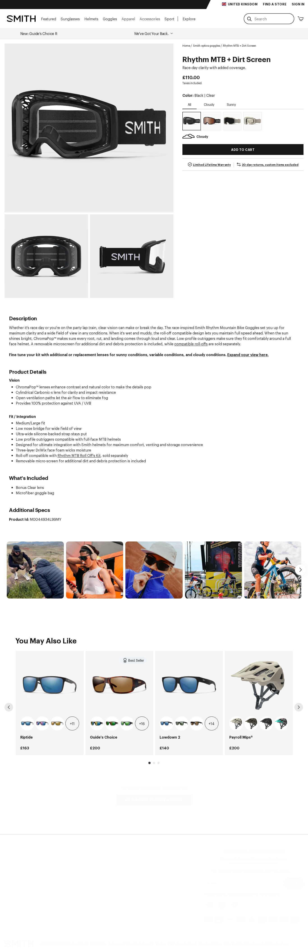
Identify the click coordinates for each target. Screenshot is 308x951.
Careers (11, 878)
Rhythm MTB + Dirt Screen (239, 45)
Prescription (15, 873)
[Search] (249, 19)
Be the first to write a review (154, 799)
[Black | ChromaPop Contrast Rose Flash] (212, 121)
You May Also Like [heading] (46, 640)
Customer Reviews (20, 889)
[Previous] (9, 707)
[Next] (298, 707)
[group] (50, 703)
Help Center (66, 862)
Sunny (231, 104)
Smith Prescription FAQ (76, 889)
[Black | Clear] (191, 121)
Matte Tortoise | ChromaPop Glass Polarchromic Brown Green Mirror (112, 723)
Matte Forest (251, 723)
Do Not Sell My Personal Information (257, 943)
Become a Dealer (122, 862)
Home (186, 45)
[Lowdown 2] (189, 684)
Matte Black (266, 723)
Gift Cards (116, 889)
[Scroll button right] (300, 569)
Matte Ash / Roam (281, 723)
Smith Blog (14, 884)
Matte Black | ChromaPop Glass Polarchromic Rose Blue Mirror (42, 723)
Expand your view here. (248, 354)
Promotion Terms (70, 895)
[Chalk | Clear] (252, 121)
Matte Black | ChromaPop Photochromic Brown (197, 723)
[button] (48, 18)
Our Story (13, 862)
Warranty (63, 884)
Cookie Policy (210, 943)
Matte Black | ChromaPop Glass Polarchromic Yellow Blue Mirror (97, 723)
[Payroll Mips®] (258, 684)
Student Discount (123, 884)
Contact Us (65, 868)
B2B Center (117, 868)
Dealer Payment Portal (126, 873)
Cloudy (209, 104)
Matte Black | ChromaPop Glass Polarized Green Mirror (127, 723)
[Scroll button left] (7, 569)
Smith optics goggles (206, 45)
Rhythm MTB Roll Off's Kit (79, 455)
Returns (62, 878)
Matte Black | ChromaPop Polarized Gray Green (182, 723)
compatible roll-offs (191, 343)
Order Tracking (69, 873)
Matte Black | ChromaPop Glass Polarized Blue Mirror (27, 723)
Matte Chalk (236, 723)
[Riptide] (49, 684)
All (189, 104)
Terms (161, 943)
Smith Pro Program (124, 878)
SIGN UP (293, 883)
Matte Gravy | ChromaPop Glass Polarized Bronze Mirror (57, 723)
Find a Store (15, 868)
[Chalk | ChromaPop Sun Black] (232, 121)
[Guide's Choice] (119, 684)
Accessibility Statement (131, 943)
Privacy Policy (240, 893)
